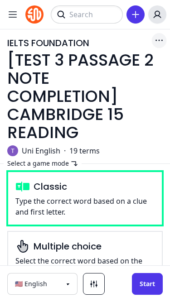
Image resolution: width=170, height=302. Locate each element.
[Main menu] (13, 14)
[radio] (85, 198)
